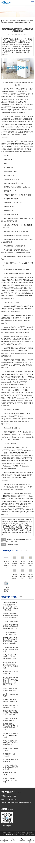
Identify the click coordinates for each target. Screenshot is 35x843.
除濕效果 (11, 146)
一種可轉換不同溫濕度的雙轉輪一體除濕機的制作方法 (10, 649)
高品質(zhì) (11, 250)
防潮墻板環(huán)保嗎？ (9, 755)
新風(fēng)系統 (11, 398)
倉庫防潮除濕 (26, 141)
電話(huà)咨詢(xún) (30, 841)
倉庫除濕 (9, 277)
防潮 (24, 110)
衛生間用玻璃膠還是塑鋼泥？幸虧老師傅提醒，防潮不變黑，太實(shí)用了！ (10, 681)
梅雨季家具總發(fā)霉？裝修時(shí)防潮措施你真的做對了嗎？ (10, 726)
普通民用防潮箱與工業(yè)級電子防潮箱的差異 (10, 700)
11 (5, 269)
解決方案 (13, 840)
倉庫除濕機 (10, 141)
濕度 (21, 107)
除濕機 (11, 116)
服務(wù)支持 (21, 840)
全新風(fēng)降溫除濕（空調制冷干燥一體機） (10, 633)
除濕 (6, 112)
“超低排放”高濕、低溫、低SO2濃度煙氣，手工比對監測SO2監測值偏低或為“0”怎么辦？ (10, 606)
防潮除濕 (28, 116)
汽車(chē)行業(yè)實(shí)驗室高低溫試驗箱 (10, 719)
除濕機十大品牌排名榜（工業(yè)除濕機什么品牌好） (10, 780)
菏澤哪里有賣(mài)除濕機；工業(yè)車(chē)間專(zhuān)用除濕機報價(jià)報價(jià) (10, 640)
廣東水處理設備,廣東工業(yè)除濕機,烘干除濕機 (10, 706)
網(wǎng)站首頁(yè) (4, 841)
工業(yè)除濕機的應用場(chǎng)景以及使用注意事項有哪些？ (10, 742)
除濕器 (28, 277)
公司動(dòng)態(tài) (22, 21)
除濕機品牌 (12, 371)
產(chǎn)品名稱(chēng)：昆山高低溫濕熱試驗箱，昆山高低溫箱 (10, 665)
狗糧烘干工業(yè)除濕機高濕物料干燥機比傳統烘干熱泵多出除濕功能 (10, 713)
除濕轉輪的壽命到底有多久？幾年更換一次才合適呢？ (10, 615)
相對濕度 (4, 400)
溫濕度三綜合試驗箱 (12, 544)
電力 (17, 379)
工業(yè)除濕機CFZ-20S (10, 621)
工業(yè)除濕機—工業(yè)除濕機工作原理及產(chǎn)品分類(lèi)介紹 (10, 656)
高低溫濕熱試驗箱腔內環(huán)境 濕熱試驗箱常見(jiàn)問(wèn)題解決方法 (10, 626)
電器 (8, 362)
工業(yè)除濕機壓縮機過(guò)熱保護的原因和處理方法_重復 (10, 767)
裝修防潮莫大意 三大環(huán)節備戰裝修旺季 (10, 689)
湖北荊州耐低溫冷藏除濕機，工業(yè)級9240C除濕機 (10, 735)
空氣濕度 (25, 129)
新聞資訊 (12, 21)
